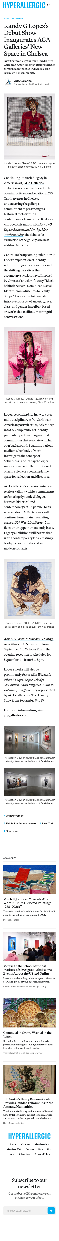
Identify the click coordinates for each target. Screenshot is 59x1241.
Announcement (13, 18)
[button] (42, 1144)
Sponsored (12, 831)
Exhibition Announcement (21, 823)
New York (47, 823)
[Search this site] (48, 5)
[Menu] (54, 5)
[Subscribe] (51, 1210)
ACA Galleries (22, 80)
